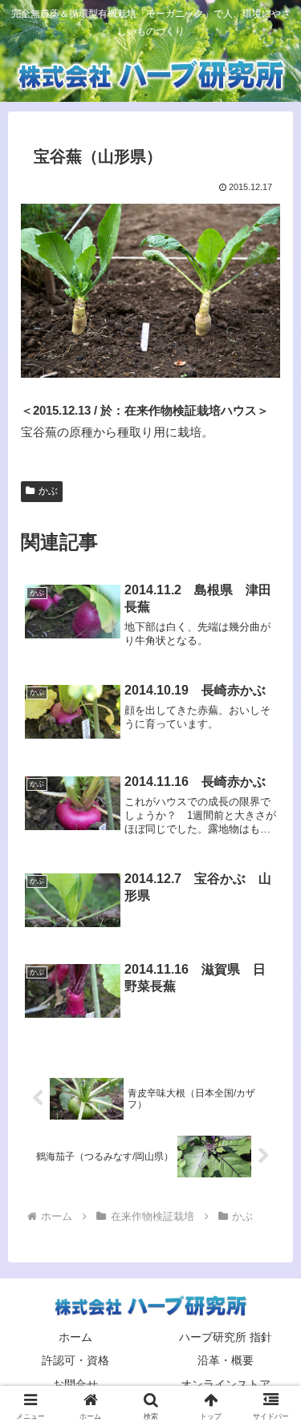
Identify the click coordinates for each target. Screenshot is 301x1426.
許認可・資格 (75, 1360)
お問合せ (75, 1384)
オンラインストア (225, 1384)
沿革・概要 (225, 1360)
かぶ (48, 490)
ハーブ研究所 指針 (225, 1337)
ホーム (75, 1337)
